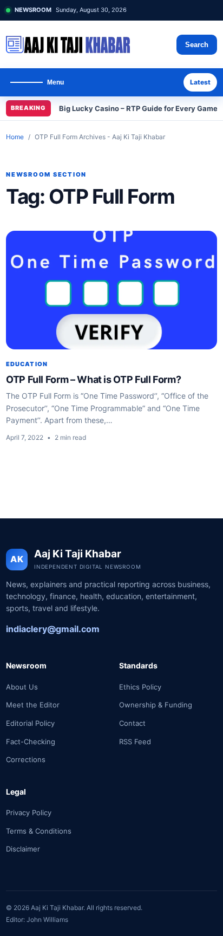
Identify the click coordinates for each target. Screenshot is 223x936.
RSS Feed (135, 741)
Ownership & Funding (155, 704)
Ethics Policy (140, 686)
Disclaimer (23, 848)
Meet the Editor (33, 704)
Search (196, 45)
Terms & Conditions (38, 831)
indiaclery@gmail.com (53, 628)
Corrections (25, 759)
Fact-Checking (30, 741)
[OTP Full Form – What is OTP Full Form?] (111, 290)
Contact (132, 723)
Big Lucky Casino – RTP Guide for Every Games (140, 108)
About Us (22, 686)
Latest (200, 82)
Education (27, 364)
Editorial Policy (30, 723)
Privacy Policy (28, 812)
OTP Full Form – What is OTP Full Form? (93, 379)
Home (15, 137)
